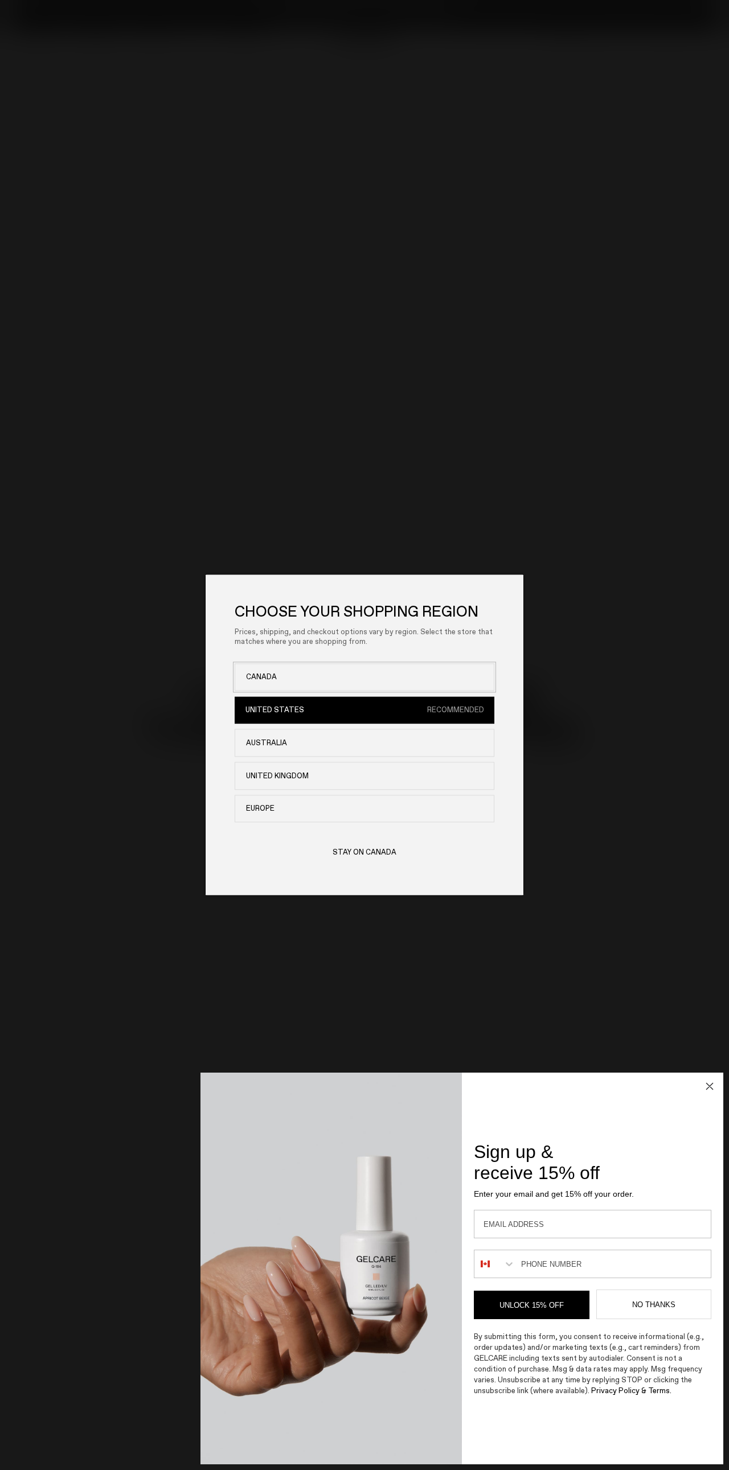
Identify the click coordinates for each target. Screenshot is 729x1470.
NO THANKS (653, 1304)
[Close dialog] (710, 1086)
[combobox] (494, 1264)
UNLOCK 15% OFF (531, 1305)
